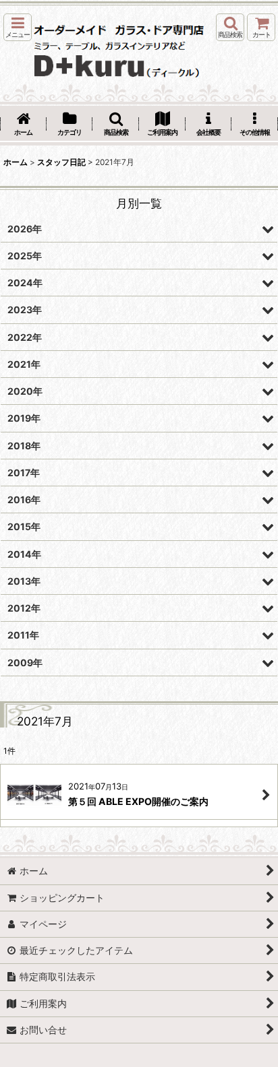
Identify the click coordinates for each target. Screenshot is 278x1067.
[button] (17, 27)
